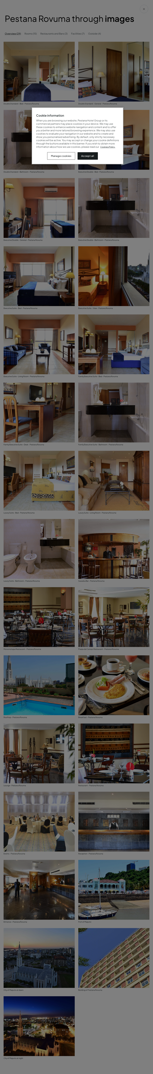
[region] (77, 135)
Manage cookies (61, 155)
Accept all (87, 155)
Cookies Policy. (107, 146)
